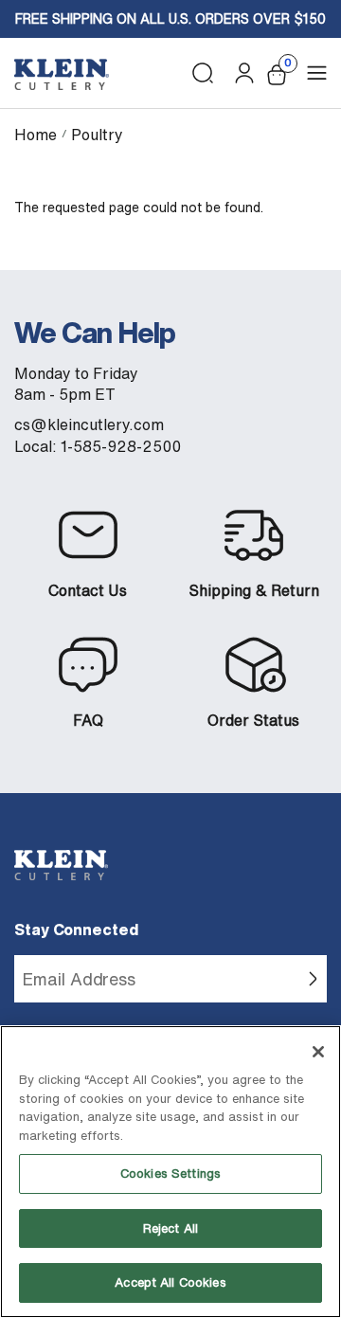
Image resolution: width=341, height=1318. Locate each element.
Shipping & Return (253, 590)
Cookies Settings (170, 1174)
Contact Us (87, 590)
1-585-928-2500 (121, 446)
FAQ (88, 720)
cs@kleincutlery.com (89, 424)
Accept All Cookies (170, 1282)
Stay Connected (76, 929)
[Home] (61, 74)
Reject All (170, 1228)
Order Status (253, 720)
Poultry (97, 134)
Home (35, 134)
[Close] (318, 1052)
